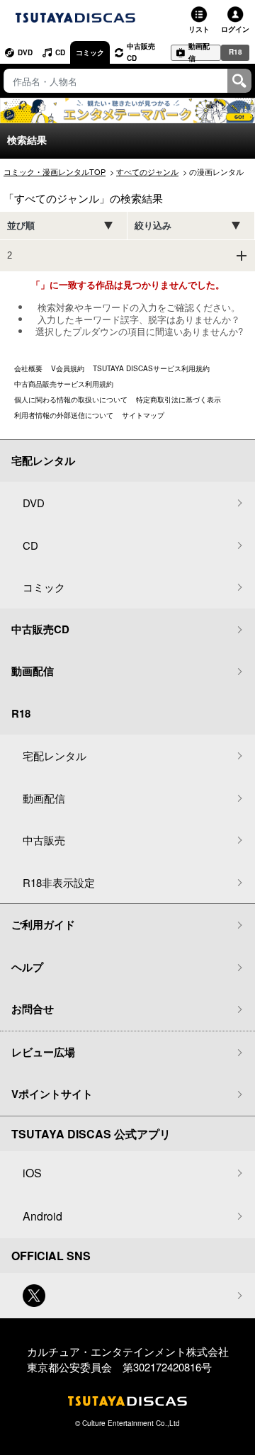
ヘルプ (27, 967)
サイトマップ (143, 415)
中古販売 (44, 839)
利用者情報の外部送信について (63, 415)
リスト (199, 29)
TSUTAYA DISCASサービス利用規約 (151, 368)
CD (60, 52)
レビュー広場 (43, 1052)
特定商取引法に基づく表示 (178, 399)
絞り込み (153, 225)
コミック (90, 52)
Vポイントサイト (52, 1094)
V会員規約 (67, 368)
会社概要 (28, 368)
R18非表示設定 (59, 882)
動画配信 (199, 53)
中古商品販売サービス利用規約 (63, 384)
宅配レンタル (54, 755)
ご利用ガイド (43, 924)
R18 (235, 52)
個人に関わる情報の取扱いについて (71, 399)
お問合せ (32, 1009)
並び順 (21, 225)
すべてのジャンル (147, 171)
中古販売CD (141, 52)
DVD (25, 52)
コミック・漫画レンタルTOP (55, 171)
